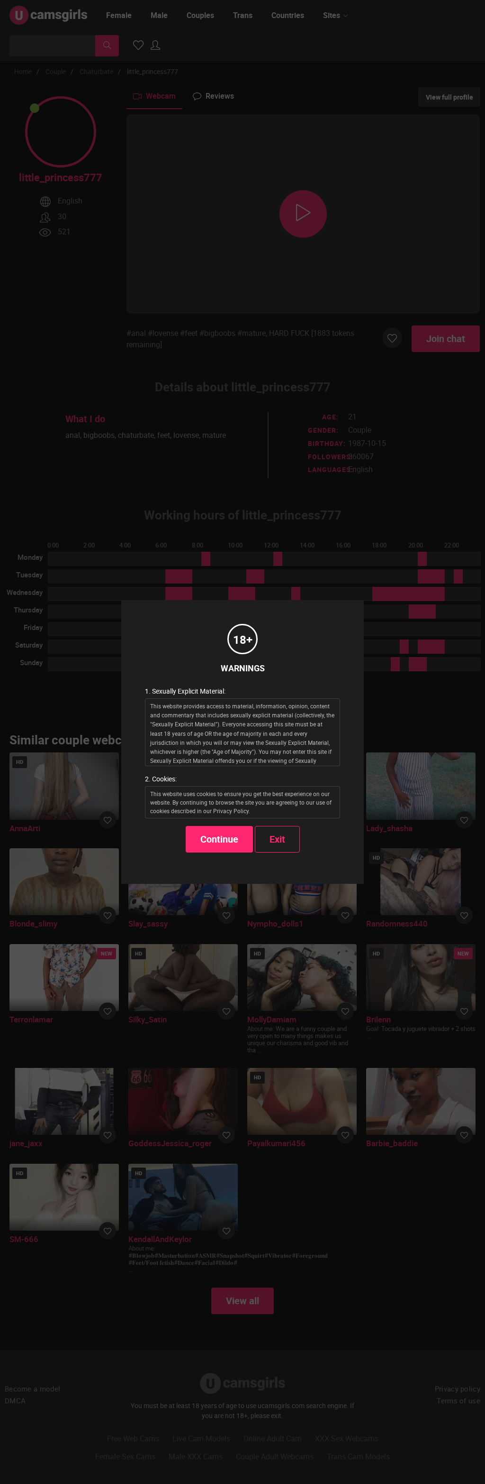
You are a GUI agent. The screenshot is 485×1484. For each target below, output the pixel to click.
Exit (277, 839)
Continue (219, 839)
